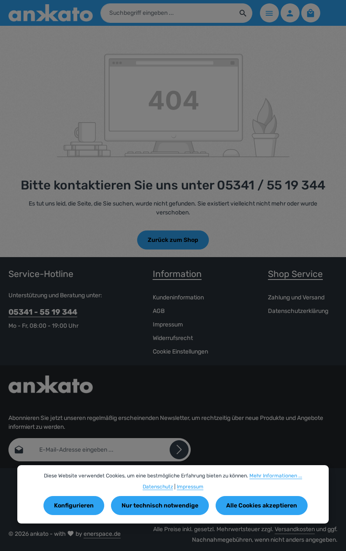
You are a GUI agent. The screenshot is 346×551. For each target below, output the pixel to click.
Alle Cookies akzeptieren (261, 505)
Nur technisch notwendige (160, 505)
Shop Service (295, 274)
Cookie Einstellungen (180, 351)
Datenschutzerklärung (298, 311)
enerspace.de (102, 533)
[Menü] (269, 12)
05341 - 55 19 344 (42, 312)
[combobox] (167, 13)
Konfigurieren (74, 505)
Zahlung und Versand (296, 297)
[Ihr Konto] (290, 12)
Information (177, 274)
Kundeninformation (178, 297)
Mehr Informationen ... (275, 476)
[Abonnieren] (179, 449)
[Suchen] (243, 13)
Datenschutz (158, 487)
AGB (159, 311)
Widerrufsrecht (173, 338)
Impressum (168, 324)
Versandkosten (295, 529)
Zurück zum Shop (173, 240)
